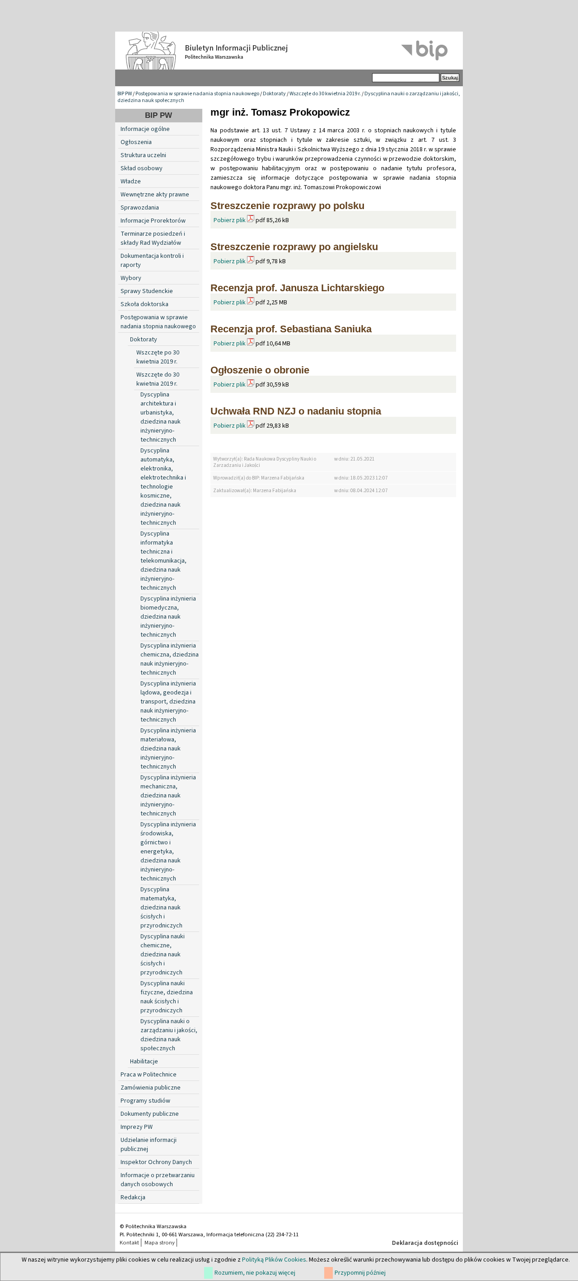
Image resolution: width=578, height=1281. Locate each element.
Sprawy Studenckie (147, 291)
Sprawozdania (140, 207)
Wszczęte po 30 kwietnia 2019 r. (157, 357)
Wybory (131, 278)
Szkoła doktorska (144, 304)
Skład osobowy (142, 168)
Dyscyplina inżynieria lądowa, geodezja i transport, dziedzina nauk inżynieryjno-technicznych (168, 701)
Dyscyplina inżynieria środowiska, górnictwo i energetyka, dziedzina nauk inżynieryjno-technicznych (168, 851)
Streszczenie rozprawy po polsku (287, 205)
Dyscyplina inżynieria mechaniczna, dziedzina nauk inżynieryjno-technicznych (168, 795)
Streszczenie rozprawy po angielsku (294, 246)
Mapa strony (159, 1243)
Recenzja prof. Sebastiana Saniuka (291, 329)
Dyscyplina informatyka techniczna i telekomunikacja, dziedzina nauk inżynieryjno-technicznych (163, 560)
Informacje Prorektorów (153, 220)
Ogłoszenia (136, 142)
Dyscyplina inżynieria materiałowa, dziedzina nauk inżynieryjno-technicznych (168, 748)
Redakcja (133, 1197)
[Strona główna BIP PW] (289, 51)
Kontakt (129, 1243)
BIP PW (124, 94)
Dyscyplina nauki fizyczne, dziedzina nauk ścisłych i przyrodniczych (166, 997)
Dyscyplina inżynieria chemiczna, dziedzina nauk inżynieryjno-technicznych (169, 659)
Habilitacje (144, 1061)
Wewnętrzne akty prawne (155, 194)
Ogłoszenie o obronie (259, 370)
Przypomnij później (360, 1272)
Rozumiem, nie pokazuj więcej (254, 1272)
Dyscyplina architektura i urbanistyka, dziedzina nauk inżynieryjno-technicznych (160, 417)
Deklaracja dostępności (425, 1243)
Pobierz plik (230, 220)
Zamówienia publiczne (151, 1087)
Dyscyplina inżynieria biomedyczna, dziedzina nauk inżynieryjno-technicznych (168, 616)
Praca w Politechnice (149, 1074)
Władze (131, 181)
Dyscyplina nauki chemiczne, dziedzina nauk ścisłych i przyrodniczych (162, 954)
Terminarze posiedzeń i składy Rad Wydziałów (153, 238)
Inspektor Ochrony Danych (156, 1162)
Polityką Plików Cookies (274, 1259)
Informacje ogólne (145, 129)
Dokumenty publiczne (150, 1113)
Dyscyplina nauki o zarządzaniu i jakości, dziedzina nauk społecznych (168, 1035)
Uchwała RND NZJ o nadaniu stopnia (295, 411)
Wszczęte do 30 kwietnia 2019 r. (325, 94)
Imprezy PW (137, 1127)
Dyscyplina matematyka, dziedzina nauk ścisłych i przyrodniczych (161, 907)
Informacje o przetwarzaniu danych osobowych (158, 1180)
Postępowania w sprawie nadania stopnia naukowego (197, 94)
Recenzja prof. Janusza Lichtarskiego (297, 287)
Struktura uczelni (143, 155)
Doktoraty (274, 94)
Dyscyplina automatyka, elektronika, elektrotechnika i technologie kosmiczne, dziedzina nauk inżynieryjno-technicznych (163, 486)
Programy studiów (145, 1100)
